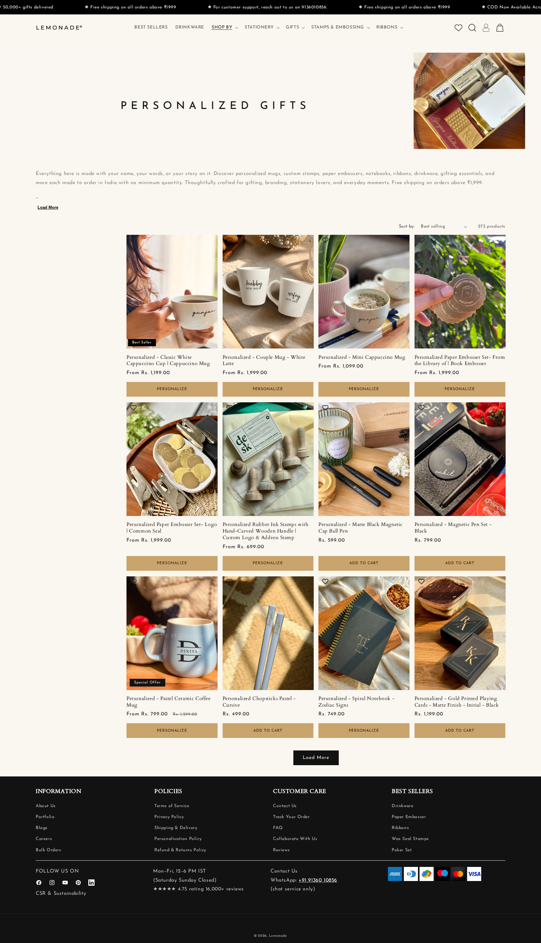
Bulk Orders (48, 850)
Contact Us (285, 806)
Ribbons (400, 828)
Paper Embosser (409, 817)
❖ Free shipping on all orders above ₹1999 (84, 7)
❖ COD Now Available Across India (473, 7)
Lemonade (278, 936)
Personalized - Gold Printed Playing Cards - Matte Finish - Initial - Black (457, 702)
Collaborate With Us (295, 839)
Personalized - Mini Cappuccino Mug (361, 357)
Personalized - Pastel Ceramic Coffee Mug (168, 702)
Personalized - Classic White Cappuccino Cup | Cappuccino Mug (168, 360)
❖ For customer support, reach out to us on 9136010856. (221, 7)
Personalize (172, 389)
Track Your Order (291, 817)
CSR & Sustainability (61, 893)
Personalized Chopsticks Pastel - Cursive (259, 702)
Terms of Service (171, 806)
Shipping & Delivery (175, 828)
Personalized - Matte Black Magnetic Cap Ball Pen (360, 527)
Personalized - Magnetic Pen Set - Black (453, 527)
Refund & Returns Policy (180, 850)
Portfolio (45, 817)
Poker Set (402, 850)
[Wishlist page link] (458, 28)
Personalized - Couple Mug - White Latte (264, 360)
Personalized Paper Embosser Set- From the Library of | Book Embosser (460, 360)
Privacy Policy (169, 817)
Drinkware (402, 806)
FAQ (278, 828)
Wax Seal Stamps (410, 839)
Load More (48, 207)
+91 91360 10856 (318, 880)
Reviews (281, 850)
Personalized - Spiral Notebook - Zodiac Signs (356, 702)
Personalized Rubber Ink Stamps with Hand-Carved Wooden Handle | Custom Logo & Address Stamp (266, 531)
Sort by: (407, 226)
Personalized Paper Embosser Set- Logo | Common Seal (171, 527)
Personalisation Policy (178, 839)
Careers (44, 839)
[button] (224, 27)
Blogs (42, 828)
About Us (46, 806)
